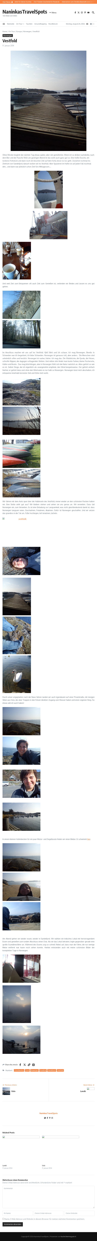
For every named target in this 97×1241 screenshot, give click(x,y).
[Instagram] (52, 1118)
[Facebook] (47, 1118)
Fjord (27, 1070)
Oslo (43, 1166)
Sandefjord (52, 1070)
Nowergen (34, 1070)
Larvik (5, 1166)
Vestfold (60, 1070)
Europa (19, 31)
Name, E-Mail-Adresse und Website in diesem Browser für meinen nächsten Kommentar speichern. (45, 1219)
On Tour (19, 24)
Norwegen (27, 31)
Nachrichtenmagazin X (68, 1236)
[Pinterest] (50, 1118)
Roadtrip (43, 1070)
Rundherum (53, 24)
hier (88, 839)
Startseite (10, 24)
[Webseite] (45, 1118)
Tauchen (29, 24)
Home (5, 31)
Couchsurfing (19, 1070)
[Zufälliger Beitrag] (87, 24)
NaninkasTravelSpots (25, 11)
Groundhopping (40, 24)
